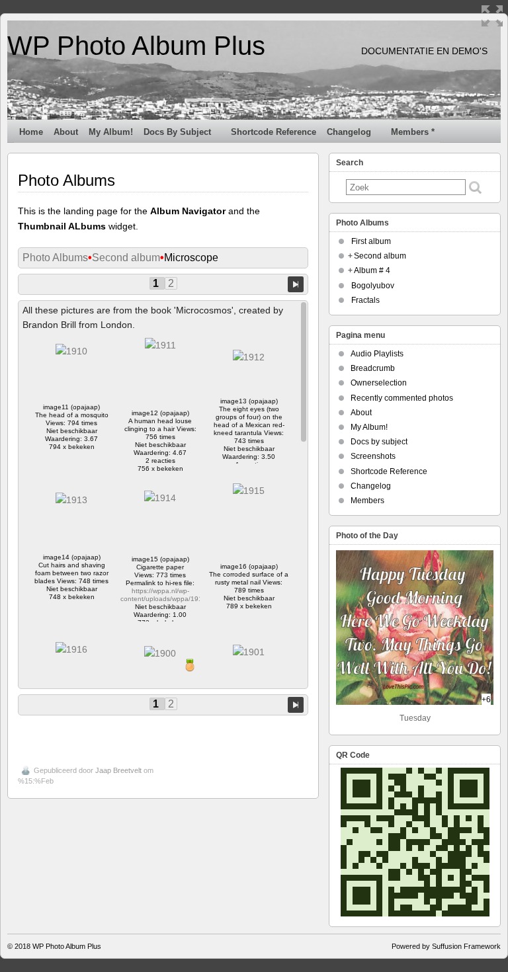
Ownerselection (379, 382)
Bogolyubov (372, 285)
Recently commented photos (402, 398)
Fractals (365, 300)
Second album (126, 257)
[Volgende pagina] (296, 283)
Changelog (349, 132)
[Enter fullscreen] (492, 15)
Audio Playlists (377, 353)
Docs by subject (177, 132)
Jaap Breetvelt (118, 770)
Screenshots (373, 456)
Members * (413, 132)
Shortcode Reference (273, 132)
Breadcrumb (373, 368)
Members (367, 500)
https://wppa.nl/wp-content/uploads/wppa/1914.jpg (169, 594)
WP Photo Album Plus (136, 45)
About (66, 132)
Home (31, 132)
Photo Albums (55, 257)
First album (371, 241)
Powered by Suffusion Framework (446, 946)
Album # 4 (372, 270)
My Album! (111, 132)
